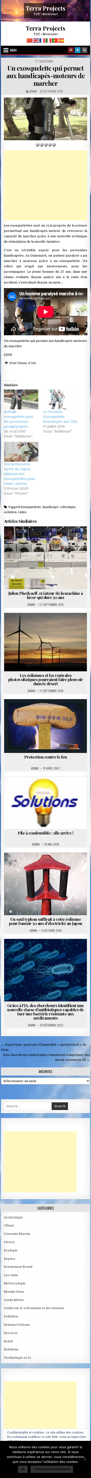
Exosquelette (30, 507)
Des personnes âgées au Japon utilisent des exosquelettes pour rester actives (19, 474)
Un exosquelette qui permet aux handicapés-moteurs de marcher (45, 75)
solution (10, 512)
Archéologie (13, 1217)
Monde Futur (14, 1291)
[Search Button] (84, 50)
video (22, 512)
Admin (33, 91)
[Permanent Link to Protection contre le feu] (45, 726)
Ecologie (10, 1250)
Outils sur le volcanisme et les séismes (34, 1308)
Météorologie (14, 1283)
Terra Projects (45, 8)
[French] (42, 40)
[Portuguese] (55, 40)
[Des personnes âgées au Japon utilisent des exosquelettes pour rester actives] (21, 452)
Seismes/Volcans (17, 1324)
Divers (9, 1242)
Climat (9, 1225)
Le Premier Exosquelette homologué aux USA (60, 417)
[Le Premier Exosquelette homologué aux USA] (60, 399)
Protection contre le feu (45, 757)
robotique (67, 507)
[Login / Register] (78, 50)
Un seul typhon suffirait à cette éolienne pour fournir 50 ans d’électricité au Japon (45, 921)
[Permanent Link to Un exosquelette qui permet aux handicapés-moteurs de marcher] (45, 119)
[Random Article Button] (71, 50)
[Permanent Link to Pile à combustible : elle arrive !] (45, 803)
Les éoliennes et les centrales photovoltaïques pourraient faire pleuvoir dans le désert (45, 679)
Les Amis (11, 1275)
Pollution (11, 1316)
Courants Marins (17, 1234)
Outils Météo (14, 1300)
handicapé (50, 507)
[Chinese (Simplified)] (30, 40)
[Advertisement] (45, 185)
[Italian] (49, 40)
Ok (23, 1469)
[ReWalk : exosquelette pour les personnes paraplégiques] (21, 399)
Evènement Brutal (18, 1267)
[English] (36, 40)
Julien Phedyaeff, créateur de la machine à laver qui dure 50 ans (45, 595)
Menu (13, 50)
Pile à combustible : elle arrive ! (45, 833)
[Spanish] (61, 40)
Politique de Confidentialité (51, 1469)
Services (11, 1333)
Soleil (8, 1341)
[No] (85, 1459)
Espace (9, 1259)
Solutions (46, 61)
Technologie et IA (59, 951)
